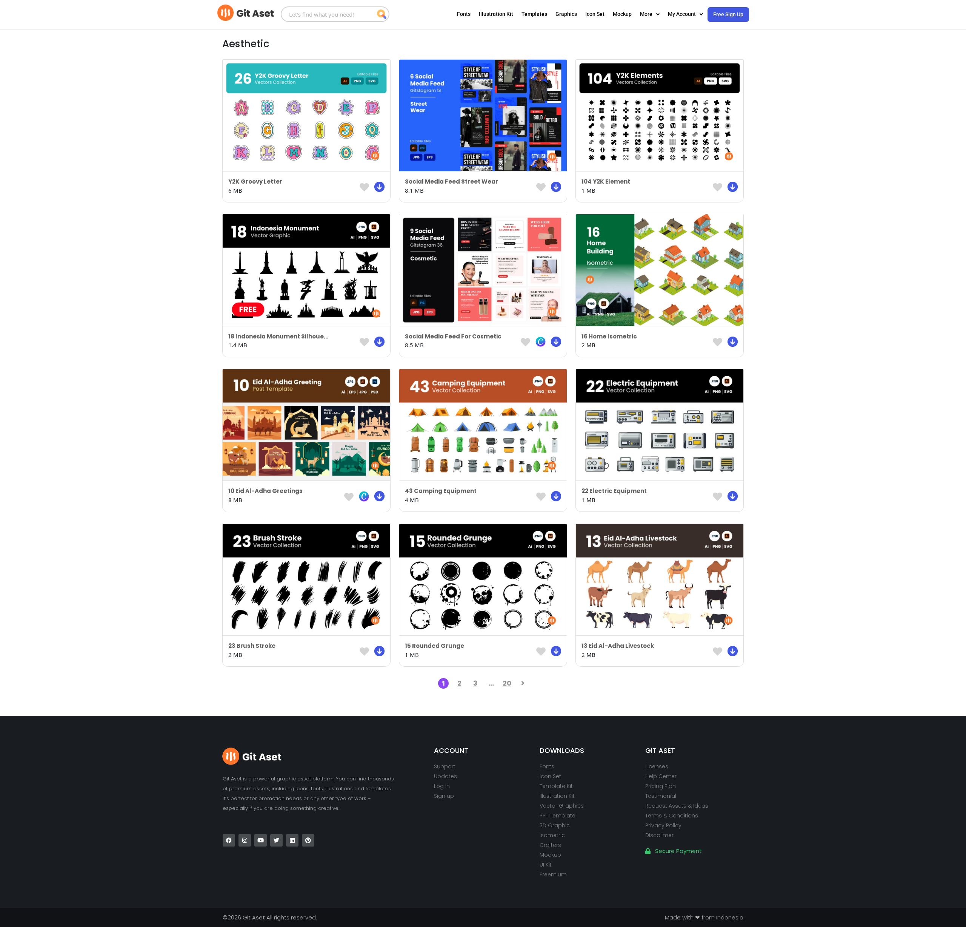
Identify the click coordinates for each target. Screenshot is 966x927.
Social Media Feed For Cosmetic (453, 336)
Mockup (622, 14)
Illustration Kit (496, 14)
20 (507, 683)
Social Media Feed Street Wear (451, 181)
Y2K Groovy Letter (255, 181)
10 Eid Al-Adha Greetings (265, 491)
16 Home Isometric (609, 336)
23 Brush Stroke (251, 646)
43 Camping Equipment (441, 491)
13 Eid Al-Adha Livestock (617, 646)
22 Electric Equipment (614, 491)
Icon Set (595, 14)
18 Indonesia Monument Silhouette (280, 336)
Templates (534, 14)
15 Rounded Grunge (434, 646)
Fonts (464, 14)
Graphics (566, 14)
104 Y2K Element (605, 181)
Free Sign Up (728, 14)
